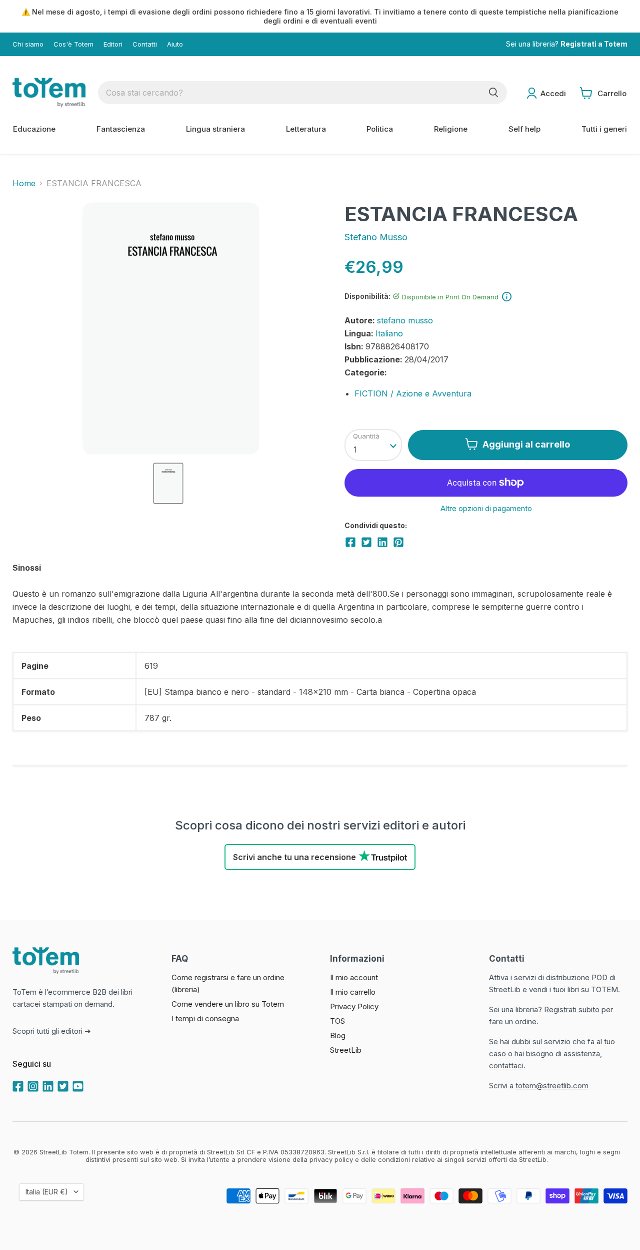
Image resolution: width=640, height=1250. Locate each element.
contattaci (506, 1065)
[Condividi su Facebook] (350, 542)
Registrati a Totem (594, 44)
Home (24, 183)
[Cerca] (493, 92)
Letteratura (306, 129)
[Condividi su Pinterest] (398, 542)
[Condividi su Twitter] (366, 542)
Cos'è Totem (74, 44)
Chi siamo (28, 44)
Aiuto (175, 44)
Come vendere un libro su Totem (228, 1004)
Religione (451, 129)
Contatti (144, 44)
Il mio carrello (353, 992)
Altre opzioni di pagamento (486, 508)
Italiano (389, 333)
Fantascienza (120, 129)
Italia (47, 1191)
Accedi (553, 93)
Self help (524, 129)
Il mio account (354, 977)
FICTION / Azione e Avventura (413, 393)
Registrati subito (572, 1009)
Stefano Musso (376, 237)
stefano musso (405, 320)
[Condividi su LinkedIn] (382, 542)
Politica (379, 129)
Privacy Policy (354, 1006)
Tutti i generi (604, 129)
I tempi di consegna (205, 1018)
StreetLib (346, 1050)
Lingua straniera (215, 129)
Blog (338, 1035)
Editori (113, 44)
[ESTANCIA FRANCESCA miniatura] (168, 483)
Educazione (34, 129)
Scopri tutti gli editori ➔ (51, 1031)
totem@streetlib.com (552, 1085)
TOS (337, 1021)
